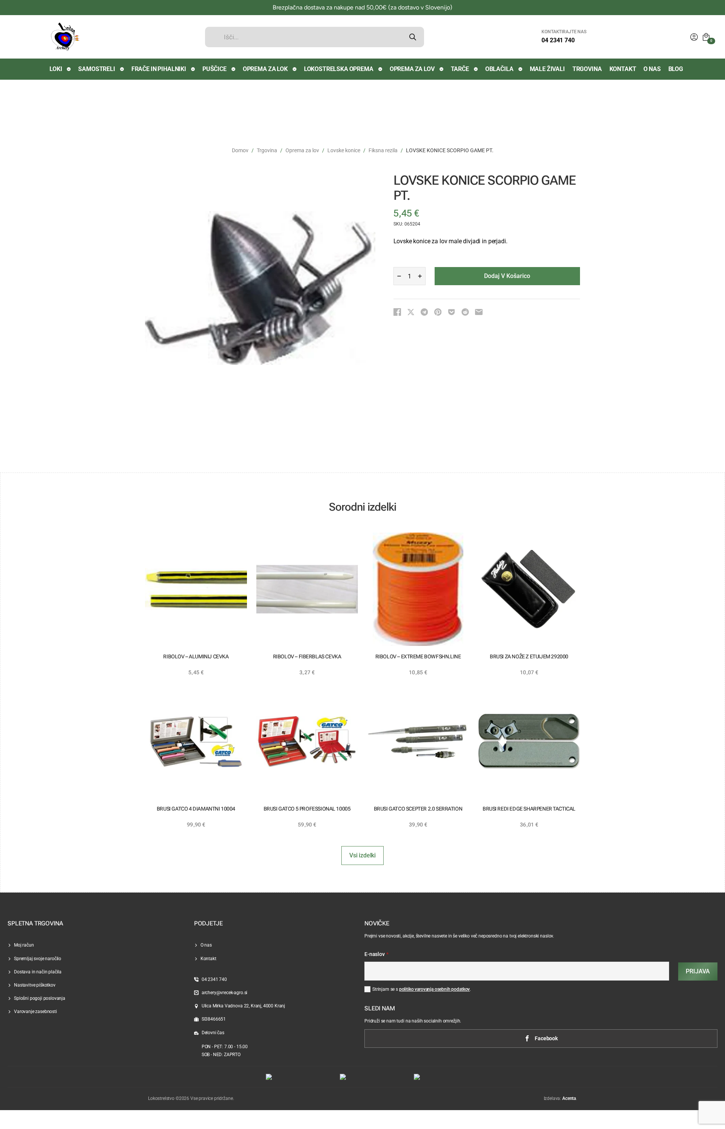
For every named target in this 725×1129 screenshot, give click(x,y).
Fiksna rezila (383, 150)
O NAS (651, 69)
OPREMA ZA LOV (412, 69)
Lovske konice (343, 150)
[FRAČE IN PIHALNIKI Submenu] (193, 69)
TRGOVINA (587, 69)
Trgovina (267, 150)
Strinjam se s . (421, 989)
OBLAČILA (499, 69)
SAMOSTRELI (96, 69)
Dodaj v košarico (507, 276)
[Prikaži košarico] (706, 37)
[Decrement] (399, 276)
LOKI (55, 69)
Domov (240, 150)
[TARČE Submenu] (476, 69)
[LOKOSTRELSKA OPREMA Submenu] (380, 69)
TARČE (460, 69)
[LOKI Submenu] (69, 69)
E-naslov (376, 954)
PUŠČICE (214, 69)
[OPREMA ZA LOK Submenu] (295, 69)
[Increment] (420, 276)
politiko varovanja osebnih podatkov (434, 989)
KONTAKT (622, 69)
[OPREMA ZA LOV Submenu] (442, 69)
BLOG (675, 69)
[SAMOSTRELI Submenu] (122, 69)
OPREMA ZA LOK (265, 69)
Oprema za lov (302, 150)
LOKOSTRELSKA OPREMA (338, 69)
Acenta (569, 1098)
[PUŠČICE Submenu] (233, 69)
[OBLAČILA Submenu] (520, 69)
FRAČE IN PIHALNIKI (158, 69)
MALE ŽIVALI (547, 69)
